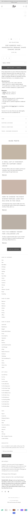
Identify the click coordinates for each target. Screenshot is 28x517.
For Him (3, 377)
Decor (3, 273)
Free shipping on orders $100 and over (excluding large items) (14, 2)
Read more (4, 175)
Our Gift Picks (4, 374)
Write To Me (4, 365)
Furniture (3, 269)
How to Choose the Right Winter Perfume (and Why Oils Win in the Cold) (13, 199)
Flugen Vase (14, 106)
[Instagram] (5, 491)
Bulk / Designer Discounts (7, 436)
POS (8, 502)
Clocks (3, 278)
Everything (4, 294)
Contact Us (4, 416)
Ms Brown (4, 354)
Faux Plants (4, 276)
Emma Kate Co (5, 336)
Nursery (3, 303)
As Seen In (4, 427)
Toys (2, 287)
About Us (3, 429)
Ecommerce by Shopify (16, 502)
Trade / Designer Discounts (10, 131)
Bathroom (4, 306)
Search (3, 413)
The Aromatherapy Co (6, 358)
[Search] (23, 6)
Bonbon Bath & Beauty (6, 331)
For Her (3, 379)
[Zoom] (25, 12)
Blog (2, 431)
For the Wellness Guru (6, 392)
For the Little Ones (5, 383)
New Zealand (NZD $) (13, 497)
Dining (3, 312)
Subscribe (6, 455)
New (3, 260)
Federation (4, 338)
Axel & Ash (4, 324)
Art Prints (3, 280)
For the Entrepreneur (6, 386)
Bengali (3, 329)
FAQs (3, 118)
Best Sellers (4, 264)
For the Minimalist (5, 401)
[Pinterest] (8, 491)
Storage (3, 285)
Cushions (3, 282)
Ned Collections (14, 42)
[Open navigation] (2, 6)
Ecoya (3, 333)
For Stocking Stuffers (6, 399)
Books (3, 291)
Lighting (3, 271)
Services (3, 420)
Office (3, 315)
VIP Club (3, 434)
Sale (2, 262)
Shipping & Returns (7, 123)
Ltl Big (3, 349)
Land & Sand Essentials (6, 345)
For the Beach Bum (5, 404)
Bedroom (3, 301)
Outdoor (3, 317)
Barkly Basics (4, 326)
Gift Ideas (4, 267)
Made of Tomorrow (5, 351)
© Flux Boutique (14, 500)
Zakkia (3, 367)
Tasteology (4, 356)
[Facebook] (2, 491)
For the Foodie (5, 381)
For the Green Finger (6, 388)
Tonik (3, 360)
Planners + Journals (5, 289)
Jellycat (3, 340)
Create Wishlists (5, 438)
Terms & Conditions (7, 127)
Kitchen (3, 308)
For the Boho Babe (5, 406)
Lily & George (4, 347)
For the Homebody (5, 390)
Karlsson (3, 342)
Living (3, 310)
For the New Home (5, 395)
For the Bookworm (5, 397)
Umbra (3, 363)
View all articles (14, 249)
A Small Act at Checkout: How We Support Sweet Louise (13, 164)
